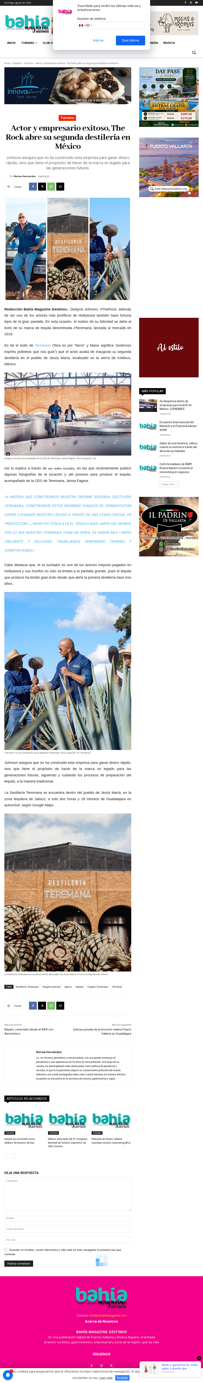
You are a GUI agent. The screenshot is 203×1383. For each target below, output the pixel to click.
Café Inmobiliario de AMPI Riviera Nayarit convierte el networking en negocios (176, 468)
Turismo (28, 63)
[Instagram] (191, 3)
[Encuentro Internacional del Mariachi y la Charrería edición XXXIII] (148, 426)
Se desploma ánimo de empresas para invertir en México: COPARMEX (176, 405)
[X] (42, 187)
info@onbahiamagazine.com (108, 1315)
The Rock (117, 986)
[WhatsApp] (51, 187)
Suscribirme (130, 40)
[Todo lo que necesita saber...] (27, 24)
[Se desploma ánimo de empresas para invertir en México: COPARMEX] (148, 405)
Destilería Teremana (27, 986)
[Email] (60, 187)
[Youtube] (196, 3)
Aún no (98, 40)
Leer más (106, 1378)
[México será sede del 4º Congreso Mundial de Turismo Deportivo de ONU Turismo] (68, 1121)
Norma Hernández (25, 176)
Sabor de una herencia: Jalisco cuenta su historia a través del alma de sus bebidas (179, 447)
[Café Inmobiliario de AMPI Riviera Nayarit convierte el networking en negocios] (148, 468)
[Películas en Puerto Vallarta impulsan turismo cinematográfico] (111, 1121)
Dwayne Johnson (52, 986)
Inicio (7, 63)
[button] (194, 52)
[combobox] (85, 25)
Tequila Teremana (97, 986)
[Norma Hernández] (7, 176)
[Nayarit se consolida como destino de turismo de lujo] (24, 1121)
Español (17, 63)
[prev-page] (6, 1155)
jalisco (68, 986)
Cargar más (167, 484)
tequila (79, 986)
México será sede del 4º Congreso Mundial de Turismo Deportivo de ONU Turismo (67, 1142)
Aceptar (122, 1378)
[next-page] (13, 1155)
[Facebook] (185, 3)
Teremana (43, 345)
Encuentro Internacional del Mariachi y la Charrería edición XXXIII (178, 426)
